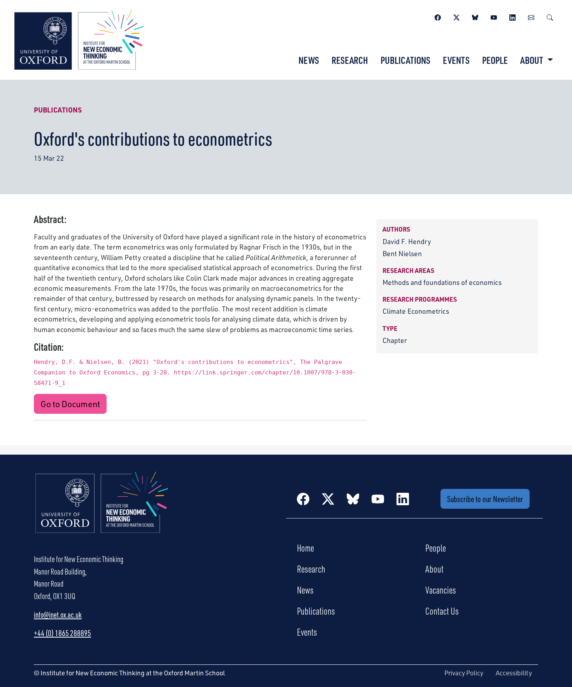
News (308, 60)
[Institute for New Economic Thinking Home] (102, 511)
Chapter (395, 340)
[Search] (549, 16)
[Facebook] (437, 16)
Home (305, 547)
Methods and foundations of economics (442, 282)
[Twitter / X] (456, 16)
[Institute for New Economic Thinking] (79, 39)
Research (350, 60)
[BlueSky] (475, 16)
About (434, 568)
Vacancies (440, 589)
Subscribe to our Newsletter (485, 499)
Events (456, 60)
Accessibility (514, 673)
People (495, 60)
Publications (405, 60)
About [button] (532, 60)
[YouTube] (493, 16)
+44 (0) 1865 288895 (62, 633)
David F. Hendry (407, 241)
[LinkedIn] (512, 16)
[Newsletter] (531, 16)
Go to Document (70, 404)
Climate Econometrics (416, 311)
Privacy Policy (463, 673)
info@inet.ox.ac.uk (58, 615)
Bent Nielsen (402, 253)
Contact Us (442, 610)
